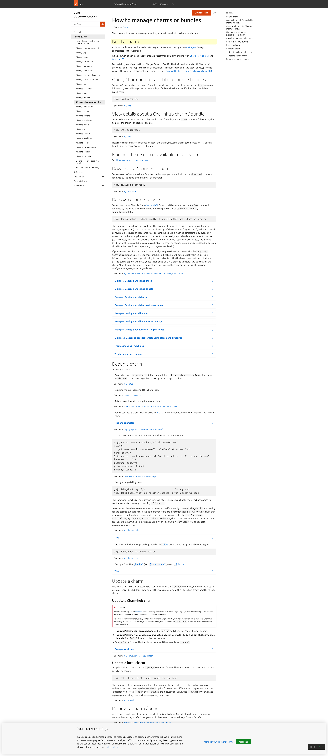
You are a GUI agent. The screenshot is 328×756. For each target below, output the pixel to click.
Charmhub (150, 205)
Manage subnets (83, 156)
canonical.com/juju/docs (125, 4)
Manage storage (83, 143)
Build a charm (232, 17)
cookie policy (111, 747)
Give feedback (201, 13)
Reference (78, 172)
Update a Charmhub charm (240, 52)
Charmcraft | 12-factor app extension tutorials (188, 71)
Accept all (243, 741)
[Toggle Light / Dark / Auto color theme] (214, 12)
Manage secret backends (87, 79)
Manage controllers (84, 70)
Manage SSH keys (84, 89)
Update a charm (233, 49)
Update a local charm (237, 56)
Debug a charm (233, 45)
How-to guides (80, 37)
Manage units (82, 129)
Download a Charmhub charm (239, 38)
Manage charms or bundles (88, 102)
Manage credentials (85, 61)
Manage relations (84, 120)
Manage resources (84, 111)
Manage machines (84, 138)
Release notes (80, 186)
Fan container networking (87, 167)
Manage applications (85, 107)
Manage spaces (83, 152)
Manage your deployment (87, 48)
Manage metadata (84, 66)
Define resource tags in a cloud (87, 162)
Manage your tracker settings (218, 741)
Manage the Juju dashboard (88, 75)
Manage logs (81, 84)
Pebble (158, 429)
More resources (160, 4)
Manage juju (81, 52)
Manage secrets (83, 134)
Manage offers (82, 125)
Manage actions (83, 116)
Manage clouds (82, 57)
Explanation (79, 177)
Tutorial (77, 32)
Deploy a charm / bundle (237, 42)
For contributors (81, 181)
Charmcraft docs (198, 55)
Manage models (83, 98)
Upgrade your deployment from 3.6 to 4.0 (88, 42)
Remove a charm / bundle (237, 59)
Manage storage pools (86, 147)
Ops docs (116, 59)
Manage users (82, 93)
